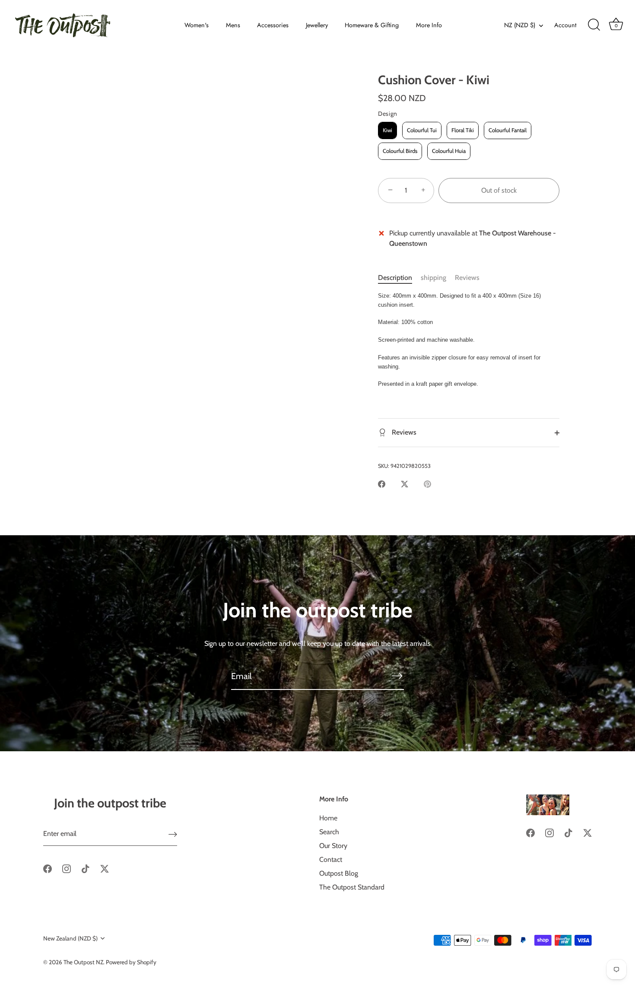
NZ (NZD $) (519, 25)
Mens (233, 25)
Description (395, 277)
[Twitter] (104, 868)
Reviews (467, 277)
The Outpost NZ (83, 962)
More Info (429, 25)
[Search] (593, 25)
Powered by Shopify (131, 962)
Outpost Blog (338, 873)
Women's (196, 25)
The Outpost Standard (351, 887)
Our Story (333, 846)
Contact (330, 859)
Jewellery (317, 25)
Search (329, 832)
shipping (433, 277)
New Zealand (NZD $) (70, 938)
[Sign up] (172, 834)
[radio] (387, 130)
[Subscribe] (396, 675)
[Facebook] (47, 868)
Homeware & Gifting (372, 25)
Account (565, 25)
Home (328, 818)
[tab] (399, 278)
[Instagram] (66, 868)
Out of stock (499, 190)
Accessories (273, 25)
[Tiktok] (85, 868)
